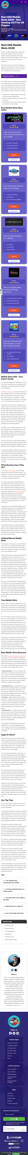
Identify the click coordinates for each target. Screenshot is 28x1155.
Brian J (14, 974)
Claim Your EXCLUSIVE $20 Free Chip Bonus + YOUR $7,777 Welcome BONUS (13, 343)
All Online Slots (11, 1053)
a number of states (20, 491)
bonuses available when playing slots (16, 656)
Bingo (9, 1058)
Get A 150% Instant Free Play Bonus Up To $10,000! (13, 187)
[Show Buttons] (1, 289)
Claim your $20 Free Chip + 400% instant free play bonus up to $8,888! (13, 134)
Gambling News (11, 1074)
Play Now (14, 155)
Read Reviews (14, 159)
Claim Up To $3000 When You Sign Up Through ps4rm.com (12, 290)
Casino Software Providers (12, 1081)
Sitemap (9, 1101)
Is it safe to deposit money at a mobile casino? (13, 890)
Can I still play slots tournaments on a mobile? (11, 881)
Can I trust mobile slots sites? (14, 913)
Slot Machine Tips (9, 936)
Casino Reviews (11, 1069)
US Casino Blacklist (10, 931)
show (16, 76)
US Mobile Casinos (12, 1045)
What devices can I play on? (14, 906)
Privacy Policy (11, 1098)
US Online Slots (11, 1050)
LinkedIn (19, 1005)
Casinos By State (9, 928)
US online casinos (10, 391)
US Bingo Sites (11, 1048)
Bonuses (9, 1056)
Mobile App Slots (9, 925)
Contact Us (10, 1095)
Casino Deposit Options (11, 939)
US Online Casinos (12, 1043)
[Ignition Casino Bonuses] (14, 35)
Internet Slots (8, 934)
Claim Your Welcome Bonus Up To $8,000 (13, 237)
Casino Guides (11, 1071)
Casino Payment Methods (11, 1077)
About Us (10, 1093)
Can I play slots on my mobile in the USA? (14, 899)
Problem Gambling (12, 1103)
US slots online (11, 470)
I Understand (16, 1153)
